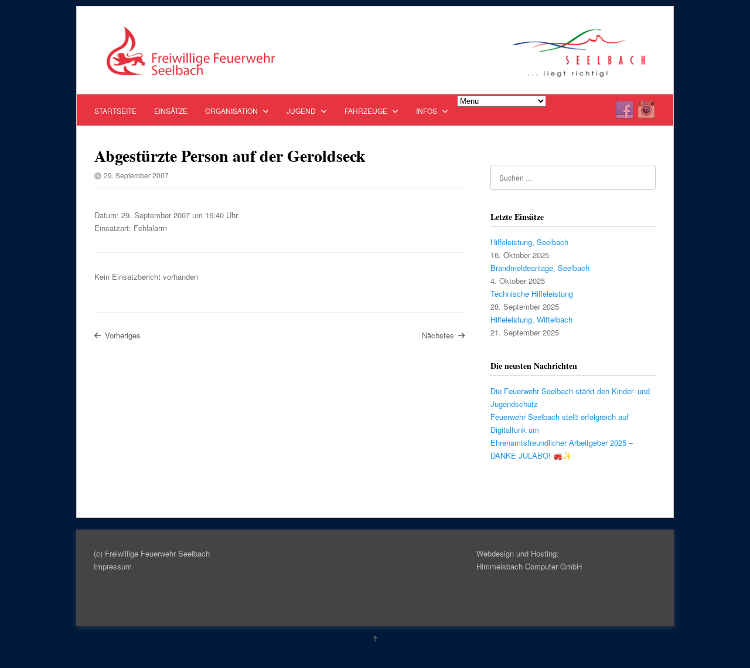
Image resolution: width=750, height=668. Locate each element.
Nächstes (438, 335)
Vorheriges (123, 335)
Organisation (232, 111)
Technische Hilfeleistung (531, 293)
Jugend (302, 111)
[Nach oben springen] (375, 638)
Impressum (113, 566)
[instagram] (646, 110)
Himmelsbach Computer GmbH (529, 566)
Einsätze (171, 111)
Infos (427, 111)
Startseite (115, 111)
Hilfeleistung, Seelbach (529, 241)
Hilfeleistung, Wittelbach (531, 319)
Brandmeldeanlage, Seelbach (539, 267)
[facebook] (624, 110)
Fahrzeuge (367, 111)
